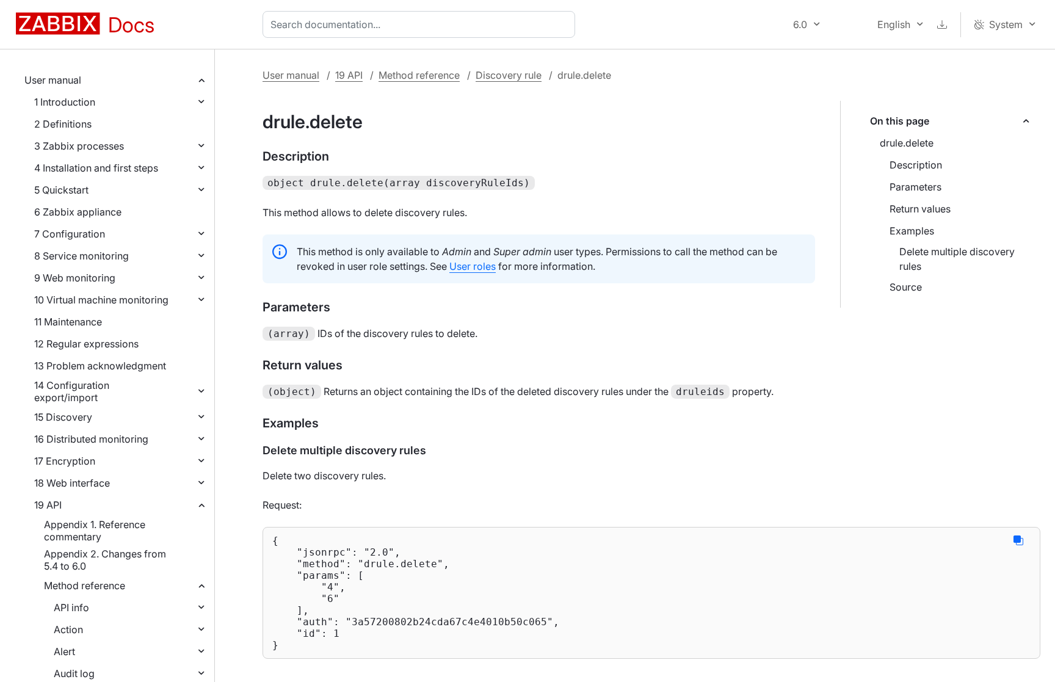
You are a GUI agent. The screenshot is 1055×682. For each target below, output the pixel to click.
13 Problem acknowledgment (100, 366)
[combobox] (421, 24)
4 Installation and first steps (96, 168)
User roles (472, 266)
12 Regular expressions (86, 344)
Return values (920, 209)
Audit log (74, 673)
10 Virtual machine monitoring (101, 300)
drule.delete (907, 143)
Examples (912, 231)
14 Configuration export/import (71, 391)
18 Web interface (72, 483)
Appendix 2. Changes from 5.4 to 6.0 (105, 560)
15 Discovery (63, 417)
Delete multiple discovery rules (957, 258)
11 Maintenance (68, 322)
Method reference (84, 585)
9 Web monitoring (74, 278)
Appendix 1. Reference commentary (94, 530)
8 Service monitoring (81, 256)
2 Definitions (63, 124)
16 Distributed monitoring (91, 439)
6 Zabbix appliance (77, 212)
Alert (64, 651)
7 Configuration (69, 234)
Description (916, 165)
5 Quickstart (61, 190)
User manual (52, 80)
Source (906, 287)
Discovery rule (509, 75)
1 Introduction (64, 102)
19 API (48, 505)
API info (71, 607)
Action (68, 629)
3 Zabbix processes (79, 146)
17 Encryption (64, 461)
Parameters (915, 187)
